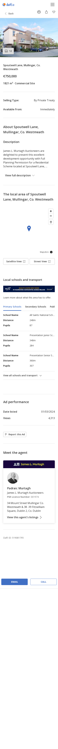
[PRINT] (39, 12)
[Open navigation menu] (52, 4)
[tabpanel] (29, 345)
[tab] (12, 307)
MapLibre (44, 252)
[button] (29, 37)
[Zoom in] (50, 211)
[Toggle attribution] (51, 252)
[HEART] (53, 12)
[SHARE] (46, 12)
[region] (29, 231)
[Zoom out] (50, 215)
